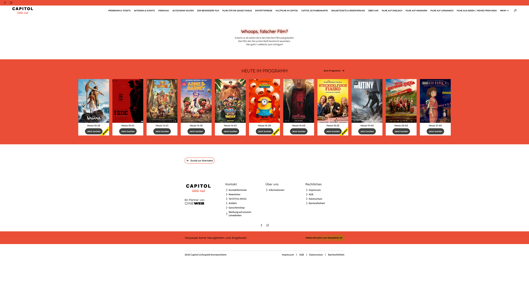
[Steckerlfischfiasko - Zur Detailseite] (332, 101)
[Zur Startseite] (30, 10)
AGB (301, 254)
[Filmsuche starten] (515, 10)
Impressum (288, 254)
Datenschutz (316, 254)
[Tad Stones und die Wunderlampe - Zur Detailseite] (162, 101)
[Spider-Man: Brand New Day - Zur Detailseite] (298, 101)
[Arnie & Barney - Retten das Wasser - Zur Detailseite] (196, 101)
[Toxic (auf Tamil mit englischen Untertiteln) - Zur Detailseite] (127, 101)
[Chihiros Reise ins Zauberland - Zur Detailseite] (435, 101)
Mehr (503, 10)
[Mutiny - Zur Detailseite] (367, 101)
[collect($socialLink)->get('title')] (5, 3)
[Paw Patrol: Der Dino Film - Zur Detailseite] (230, 101)
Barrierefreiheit (336, 254)
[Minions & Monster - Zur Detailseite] (264, 101)
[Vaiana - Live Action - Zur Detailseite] (93, 101)
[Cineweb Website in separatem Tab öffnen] (194, 203)
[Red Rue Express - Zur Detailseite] (401, 101)
